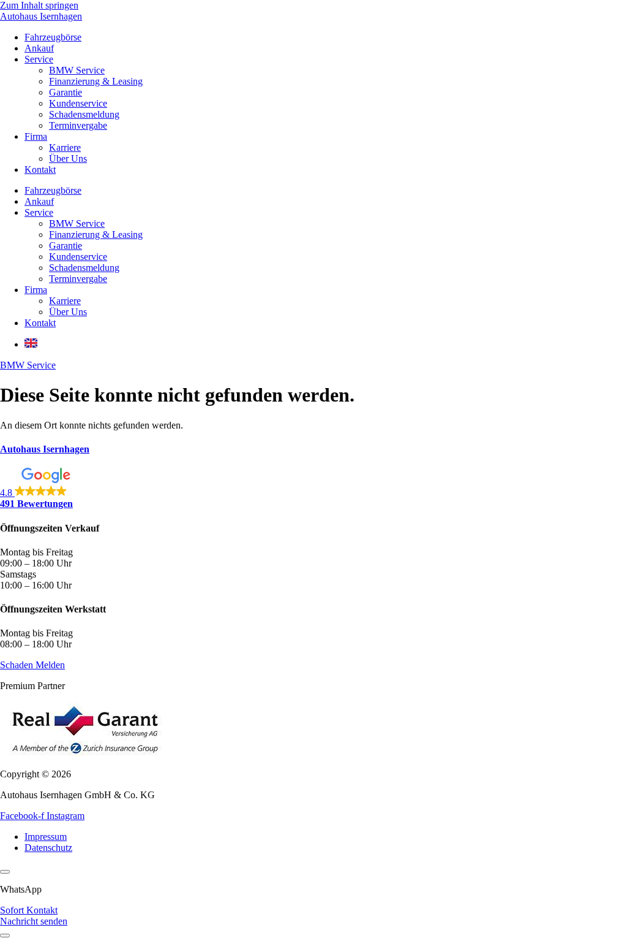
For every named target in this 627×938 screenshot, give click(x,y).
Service (38, 59)
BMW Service (77, 70)
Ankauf (39, 48)
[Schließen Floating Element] (5, 872)
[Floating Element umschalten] (5, 935)
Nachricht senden (33, 921)
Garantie (65, 92)
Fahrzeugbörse (52, 37)
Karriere (65, 147)
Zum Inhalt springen (39, 5)
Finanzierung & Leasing (96, 81)
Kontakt (40, 169)
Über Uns (68, 158)
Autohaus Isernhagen (41, 16)
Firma (35, 136)
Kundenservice (78, 103)
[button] (313, 488)
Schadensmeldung (84, 114)
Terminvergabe (78, 125)
